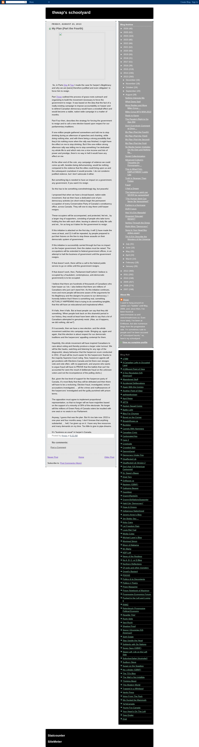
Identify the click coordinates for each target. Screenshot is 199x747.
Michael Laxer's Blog (132, 537)
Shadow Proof (129, 626)
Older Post (109, 457)
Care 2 (126, 440)
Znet (125, 719)
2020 (126, 51)
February (130, 262)
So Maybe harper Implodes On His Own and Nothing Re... (137, 150)
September (131, 91)
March (129, 259)
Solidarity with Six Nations (134, 644)
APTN (125, 402)
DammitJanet (129, 451)
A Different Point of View (134, 369)
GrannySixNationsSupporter (135, 500)
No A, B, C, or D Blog (132, 560)
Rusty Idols (128, 619)
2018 (126, 58)
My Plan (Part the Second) (137, 139)
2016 (126, 66)
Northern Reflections (132, 564)
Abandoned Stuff (130, 379)
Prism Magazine (130, 587)
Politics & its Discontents (134, 579)
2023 (126, 40)
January (130, 266)
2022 (126, 43)
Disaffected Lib (129, 459)
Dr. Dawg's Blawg (131, 473)
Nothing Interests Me (135, 98)
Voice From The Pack (132, 696)
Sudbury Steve (129, 662)
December (131, 80)
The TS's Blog (129, 673)
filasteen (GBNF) (130, 484)
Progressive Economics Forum (137, 594)
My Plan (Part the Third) (136, 136)
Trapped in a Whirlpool (133, 689)
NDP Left (127, 553)
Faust (128, 185)
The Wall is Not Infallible (134, 677)
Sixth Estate (128, 637)
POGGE (126, 575)
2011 (126, 274)
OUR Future (131, 209)
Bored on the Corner (132, 417)
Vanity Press (128, 692)
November (131, 84)
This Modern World (131, 685)
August (129, 95)
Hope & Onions (130, 507)
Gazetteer (127, 492)
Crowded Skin (129, 448)
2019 (126, 54)
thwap (126, 300)
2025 (126, 32)
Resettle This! (129, 615)
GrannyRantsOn (130, 496)
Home (81, 457)
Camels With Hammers (133, 429)
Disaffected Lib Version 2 (134, 463)
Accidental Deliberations (134, 383)
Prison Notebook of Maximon (136, 590)
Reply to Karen (132, 115)
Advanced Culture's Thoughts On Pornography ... (134, 163)
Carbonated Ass (130, 436)
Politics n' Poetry (130, 583)
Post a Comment (58, 447)
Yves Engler (128, 715)
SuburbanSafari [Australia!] (135, 658)
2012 (126, 271)
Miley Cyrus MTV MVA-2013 (138, 112)
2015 (126, 69)
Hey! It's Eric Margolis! (135, 213)
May (128, 251)
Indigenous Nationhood (133, 511)
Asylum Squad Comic (132, 406)
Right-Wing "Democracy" (136, 226)
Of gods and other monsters (136, 568)
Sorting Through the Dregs (137, 223)
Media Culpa (128, 534)
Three (59, 97)
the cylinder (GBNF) (132, 670)
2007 (126, 289)
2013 (126, 77)
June (128, 248)
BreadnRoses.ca (130, 421)
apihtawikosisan (130, 394)
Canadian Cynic (130, 432)
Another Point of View (132, 391)
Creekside (127, 444)
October (130, 87)
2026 (126, 28)
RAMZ (125, 605)
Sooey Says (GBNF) (132, 648)
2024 (126, 36)
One (66, 85)
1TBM (125, 359)
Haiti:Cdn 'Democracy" (133, 503)
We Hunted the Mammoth (134, 700)
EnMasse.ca (128, 481)
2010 (126, 278)
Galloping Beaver (131, 488)
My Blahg (127, 549)
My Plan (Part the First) (136, 143)
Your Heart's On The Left (134, 711)
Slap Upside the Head (133, 640)
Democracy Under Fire (133, 455)
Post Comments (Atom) (71, 463)
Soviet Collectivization (135, 156)
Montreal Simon (130, 541)
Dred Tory (127, 477)
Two (72, 85)
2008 (126, 286)
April (128, 255)
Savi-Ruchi (128, 622)
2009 (126, 282)
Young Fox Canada (131, 708)
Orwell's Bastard (130, 571)
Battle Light (128, 410)
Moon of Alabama (131, 545)
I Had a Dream (132, 188)
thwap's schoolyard (71, 12)
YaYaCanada (129, 704)
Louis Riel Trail (129, 530)
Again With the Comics (133, 387)
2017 (126, 62)
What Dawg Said (133, 102)
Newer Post (52, 457)
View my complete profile (135, 342)
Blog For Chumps (131, 414)
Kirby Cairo (128, 522)
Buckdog (127, 425)
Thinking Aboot (129, 681)
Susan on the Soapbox (133, 666)
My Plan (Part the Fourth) (137, 132)
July (128, 244)
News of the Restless (132, 556)
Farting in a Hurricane (135, 205)
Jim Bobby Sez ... (131, 519)
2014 (126, 73)
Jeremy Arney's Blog (132, 515)
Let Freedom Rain (131, 526)
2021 (126, 47)
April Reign (128, 398)
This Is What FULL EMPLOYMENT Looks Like (136, 172)
